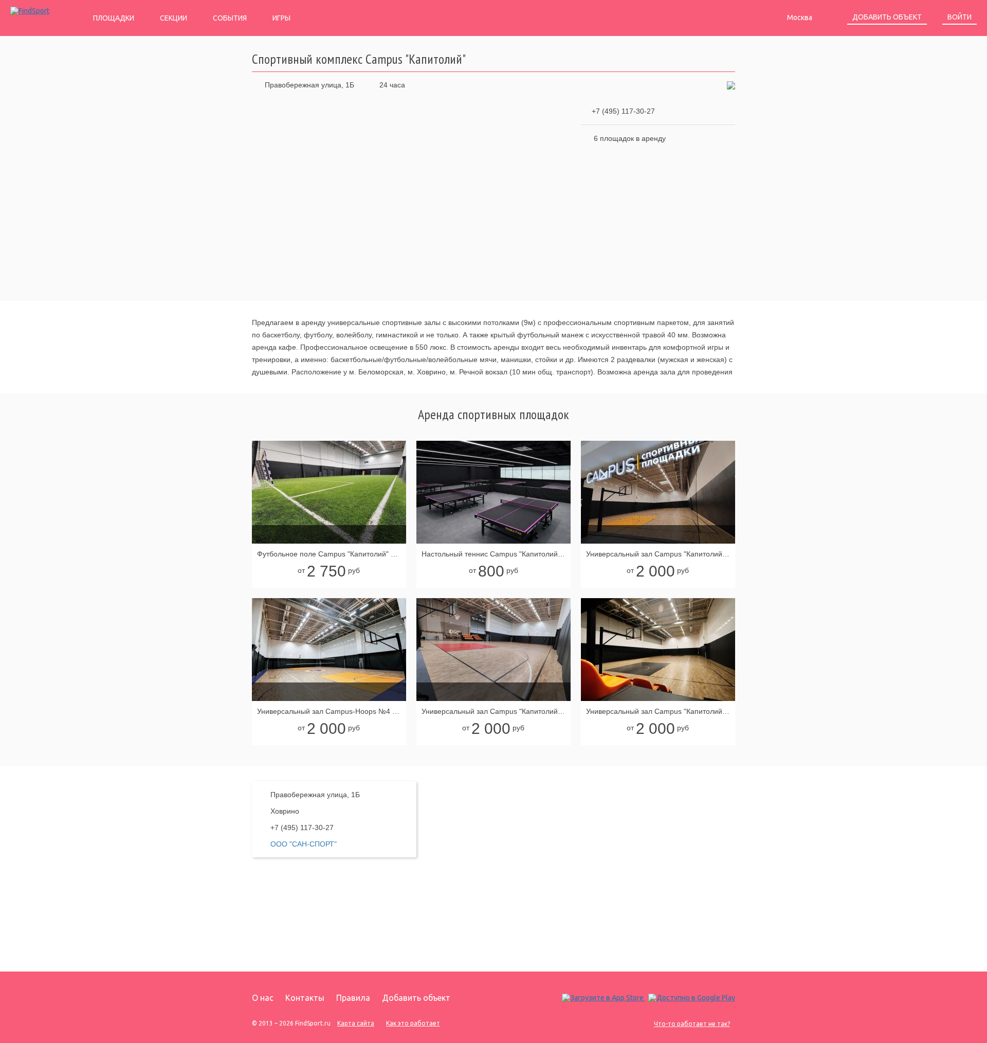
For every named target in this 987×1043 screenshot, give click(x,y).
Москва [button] (800, 17)
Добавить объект (887, 17)
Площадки (113, 18)
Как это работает (413, 1023)
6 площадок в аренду (630, 138)
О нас (262, 997)
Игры (281, 18)
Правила (353, 997)
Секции (173, 18)
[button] (731, 85)
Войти (959, 17)
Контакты (304, 997)
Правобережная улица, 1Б (309, 85)
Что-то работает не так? (692, 1023)
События (230, 18)
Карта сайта (355, 1023)
